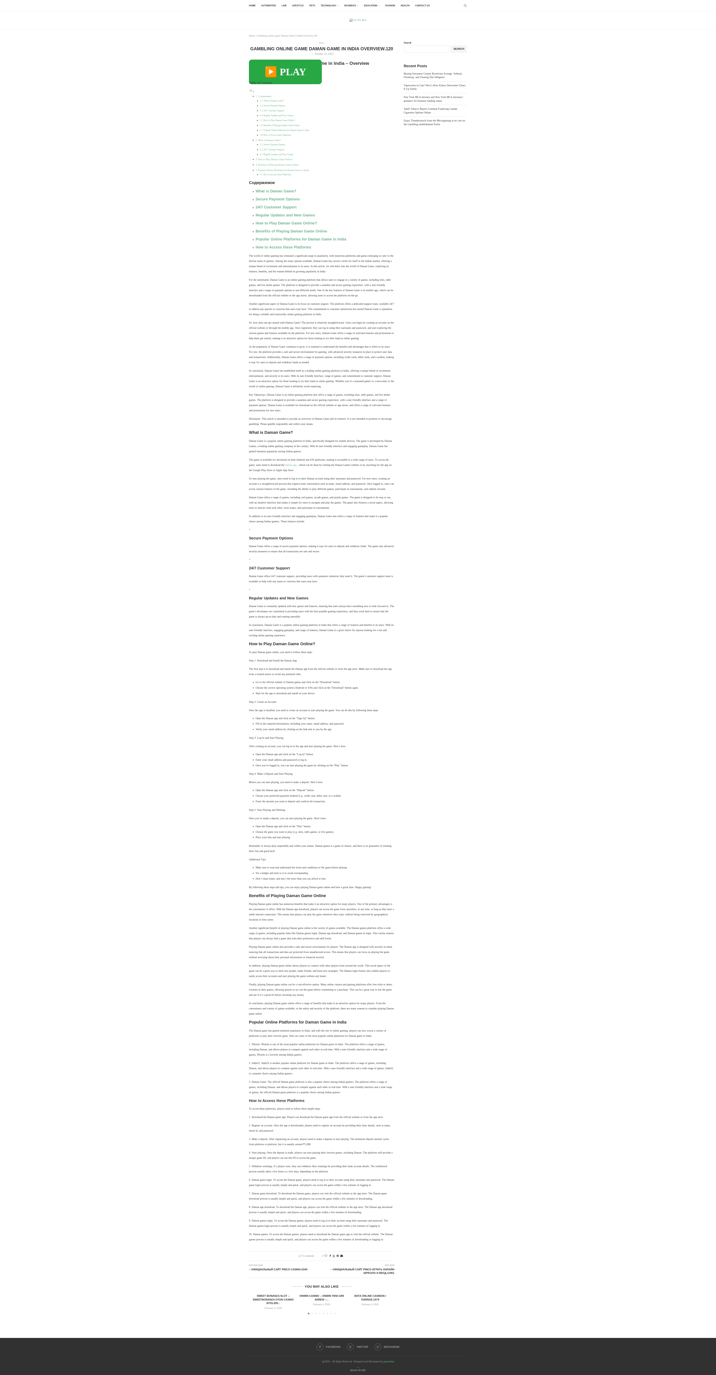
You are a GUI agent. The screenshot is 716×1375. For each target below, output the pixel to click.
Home (252, 5)
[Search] (465, 5)
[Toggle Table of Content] (252, 91)
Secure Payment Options (274, 105)
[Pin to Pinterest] (338, 1255)
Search (407, 42)
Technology (328, 5)
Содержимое (265, 96)
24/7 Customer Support (273, 110)
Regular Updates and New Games (278, 115)
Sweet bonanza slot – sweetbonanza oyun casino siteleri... (273, 1299)
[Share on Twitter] (333, 1256)
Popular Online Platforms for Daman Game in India (286, 130)
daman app (291, 465)
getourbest (388, 1361)
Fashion (390, 5)
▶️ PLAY (285, 71)
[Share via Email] (341, 1255)
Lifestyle (298, 5)
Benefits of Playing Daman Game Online (281, 125)
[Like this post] (326, 1255)
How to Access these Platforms (277, 135)
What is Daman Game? (273, 100)
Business (350, 5)
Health (405, 5)
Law (284, 5)
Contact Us (422, 5)
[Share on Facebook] (330, 1255)
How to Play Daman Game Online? (279, 120)
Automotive (268, 5)
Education (370, 5)
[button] (256, 1304)
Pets (312, 5)
